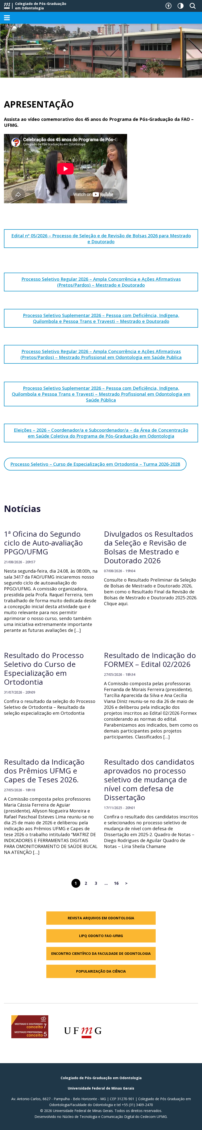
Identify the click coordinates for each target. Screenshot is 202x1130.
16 (116, 883)
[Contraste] (180, 6)
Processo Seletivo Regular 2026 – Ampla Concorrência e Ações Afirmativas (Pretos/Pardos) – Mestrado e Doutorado (101, 282)
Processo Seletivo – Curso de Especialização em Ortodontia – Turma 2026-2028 (95, 464)
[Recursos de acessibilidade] (168, 6)
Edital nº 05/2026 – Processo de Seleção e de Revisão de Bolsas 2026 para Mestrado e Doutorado (101, 239)
